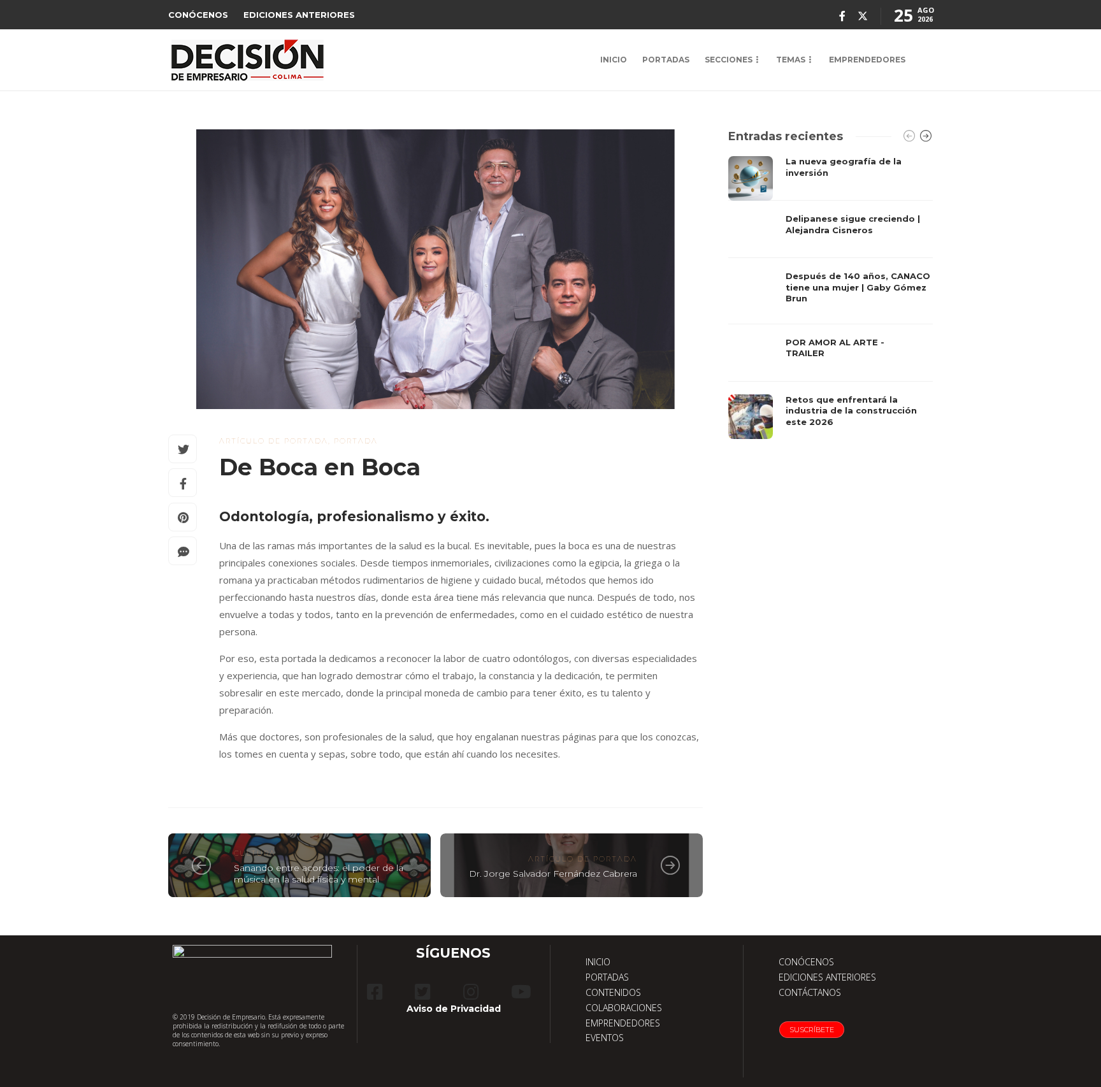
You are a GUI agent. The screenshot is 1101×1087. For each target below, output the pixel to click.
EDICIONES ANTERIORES (299, 15)
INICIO (613, 59)
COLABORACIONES (624, 1008)
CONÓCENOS (198, 15)
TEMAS (790, 59)
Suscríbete (811, 1029)
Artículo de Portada (273, 440)
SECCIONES (728, 59)
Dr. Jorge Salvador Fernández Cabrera (553, 873)
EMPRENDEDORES (867, 59)
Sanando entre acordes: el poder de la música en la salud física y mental (318, 874)
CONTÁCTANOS (810, 992)
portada (356, 440)
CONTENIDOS (613, 992)
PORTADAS (665, 59)
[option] (830, 297)
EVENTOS (605, 1038)
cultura (255, 853)
